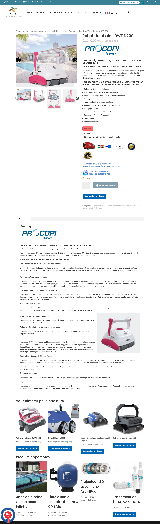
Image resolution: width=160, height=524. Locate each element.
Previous (16, 98)
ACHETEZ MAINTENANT (129, 2)
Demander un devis (80, 13)
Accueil (18, 31)
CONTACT (96, 13)
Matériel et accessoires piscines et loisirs (38, 31)
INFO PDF (87, 128)
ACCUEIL (29, 13)
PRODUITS (41, 13)
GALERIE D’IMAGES (59, 13)
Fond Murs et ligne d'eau (78, 31)
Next (77, 98)
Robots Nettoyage (60, 31)
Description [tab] (23, 219)
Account (143, 2)
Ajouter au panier (105, 185)
